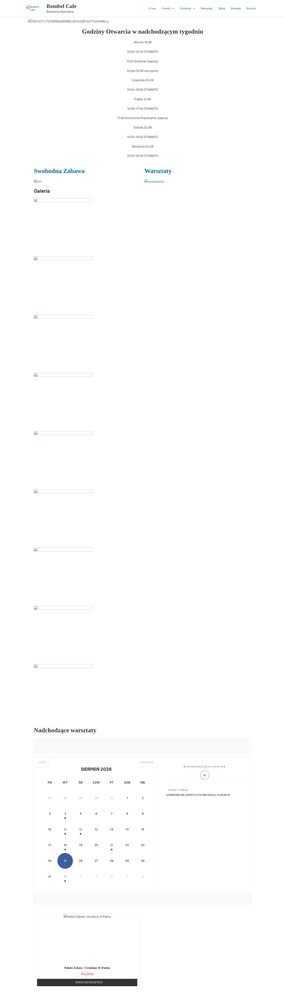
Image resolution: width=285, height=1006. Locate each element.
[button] (172, 8)
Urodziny (185, 8)
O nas (152, 8)
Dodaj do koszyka (89, 982)
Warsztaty (207, 8)
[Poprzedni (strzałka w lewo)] (6, 1003)
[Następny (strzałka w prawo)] (18, 1003)
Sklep (221, 8)
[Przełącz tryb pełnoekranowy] (18, 997)
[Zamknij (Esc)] (43, 997)
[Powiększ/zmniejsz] (6, 997)
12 (80, 829)
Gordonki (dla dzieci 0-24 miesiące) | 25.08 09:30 (198, 794)
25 (65, 860)
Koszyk (251, 8)
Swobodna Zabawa (59, 170)
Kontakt (236, 8)
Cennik (166, 8)
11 (65, 829)
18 (65, 845)
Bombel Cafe (61, 6)
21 (111, 845)
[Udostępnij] (30, 997)
